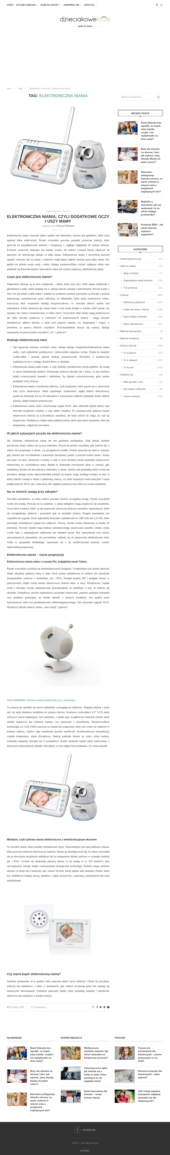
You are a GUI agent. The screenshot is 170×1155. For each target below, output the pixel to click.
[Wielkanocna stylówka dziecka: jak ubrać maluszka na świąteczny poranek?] (71, 1053)
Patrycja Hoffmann (65, 226)
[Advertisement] (85, 59)
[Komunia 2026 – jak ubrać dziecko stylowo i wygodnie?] (128, 229)
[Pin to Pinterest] (104, 1007)
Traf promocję (143, 288)
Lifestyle (89, 5)
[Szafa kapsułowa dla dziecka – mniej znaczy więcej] (71, 1096)
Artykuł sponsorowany (141, 259)
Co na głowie (143, 353)
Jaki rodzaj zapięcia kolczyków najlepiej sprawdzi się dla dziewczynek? (149, 1096)
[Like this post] (93, 1007)
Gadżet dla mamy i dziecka (58, 211)
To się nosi (143, 367)
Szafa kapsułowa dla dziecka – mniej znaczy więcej (95, 1094)
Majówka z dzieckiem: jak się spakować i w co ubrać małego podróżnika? (151, 208)
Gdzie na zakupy (50, 5)
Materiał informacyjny (141, 331)
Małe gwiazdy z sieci (143, 382)
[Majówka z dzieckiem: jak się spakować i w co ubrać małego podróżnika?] (128, 206)
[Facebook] (157, 5)
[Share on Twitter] (101, 1007)
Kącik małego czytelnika (143, 316)
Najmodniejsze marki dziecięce (143, 280)
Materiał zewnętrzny (141, 338)
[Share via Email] (108, 1007)
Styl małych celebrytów (143, 389)
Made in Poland (143, 273)
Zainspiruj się (71, 5)
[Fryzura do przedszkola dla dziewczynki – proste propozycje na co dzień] (125, 1053)
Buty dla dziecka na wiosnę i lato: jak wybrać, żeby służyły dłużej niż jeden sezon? (150, 155)
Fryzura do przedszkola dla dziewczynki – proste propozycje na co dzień (150, 1054)
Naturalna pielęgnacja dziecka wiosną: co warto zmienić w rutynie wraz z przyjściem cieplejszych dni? (152, 182)
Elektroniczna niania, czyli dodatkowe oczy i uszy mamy (58, 218)
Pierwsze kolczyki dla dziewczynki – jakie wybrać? (150, 1074)
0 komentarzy (40, 1007)
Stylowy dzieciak (26, 5)
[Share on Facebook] (97, 1007)
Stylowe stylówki (143, 396)
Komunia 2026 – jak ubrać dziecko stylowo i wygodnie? (152, 229)
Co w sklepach (143, 360)
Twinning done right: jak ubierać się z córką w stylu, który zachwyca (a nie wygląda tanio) (96, 1074)
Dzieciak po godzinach (143, 302)
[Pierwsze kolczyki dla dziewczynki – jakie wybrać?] (125, 1076)
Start (10, 5)
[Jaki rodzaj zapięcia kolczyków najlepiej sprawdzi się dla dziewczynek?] (125, 1096)
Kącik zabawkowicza (143, 324)
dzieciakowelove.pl (89, 1143)
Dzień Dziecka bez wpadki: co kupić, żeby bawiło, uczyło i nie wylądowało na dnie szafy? (151, 130)
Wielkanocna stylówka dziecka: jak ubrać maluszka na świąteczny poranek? (96, 1053)
